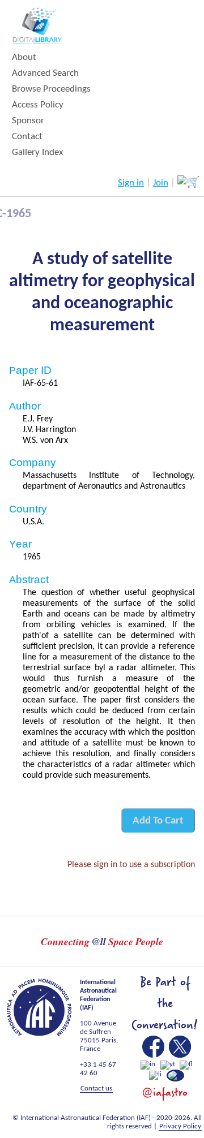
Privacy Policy (180, 1126)
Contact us (96, 1088)
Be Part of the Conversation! (164, 1003)
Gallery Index (37, 152)
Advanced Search (45, 73)
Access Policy (37, 105)
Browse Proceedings (51, 89)
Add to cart (158, 821)
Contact (27, 136)
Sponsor (28, 121)
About (24, 57)
